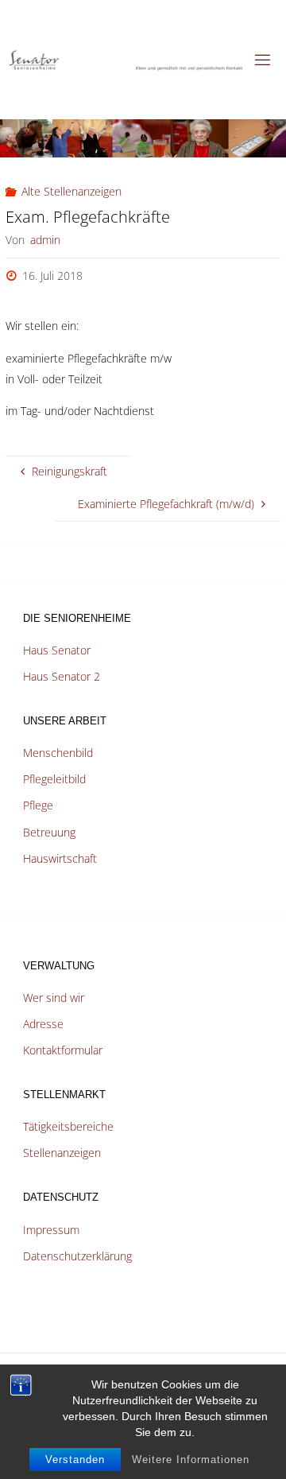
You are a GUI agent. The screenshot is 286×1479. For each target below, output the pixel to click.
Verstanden (75, 1459)
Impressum (51, 1229)
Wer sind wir (53, 997)
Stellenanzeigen (62, 1152)
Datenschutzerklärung (77, 1256)
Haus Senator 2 (61, 676)
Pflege (38, 805)
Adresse (43, 1023)
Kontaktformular (62, 1050)
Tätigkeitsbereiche (68, 1126)
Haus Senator (57, 650)
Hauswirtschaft (60, 858)
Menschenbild (58, 752)
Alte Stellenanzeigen (71, 191)
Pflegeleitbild (54, 778)
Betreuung (49, 832)
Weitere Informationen (190, 1459)
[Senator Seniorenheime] (125, 59)
